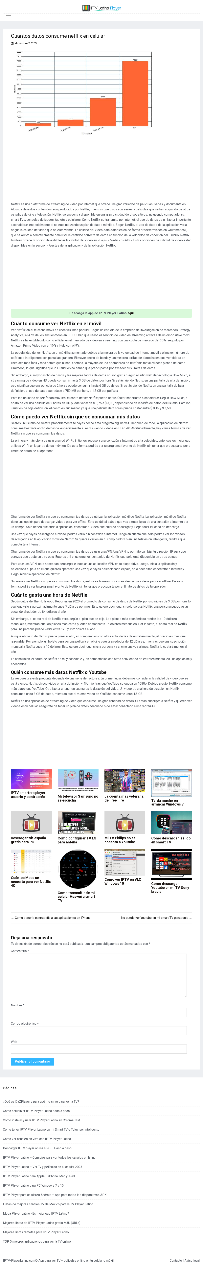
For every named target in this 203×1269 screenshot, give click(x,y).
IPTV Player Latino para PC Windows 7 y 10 (33, 1185)
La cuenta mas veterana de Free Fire (124, 798)
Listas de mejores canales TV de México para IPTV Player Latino (48, 1204)
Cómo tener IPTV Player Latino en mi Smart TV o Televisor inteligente (51, 1129)
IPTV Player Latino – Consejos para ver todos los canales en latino (49, 1157)
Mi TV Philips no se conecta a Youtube (119, 840)
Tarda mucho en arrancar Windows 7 (167, 802)
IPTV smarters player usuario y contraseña (28, 795)
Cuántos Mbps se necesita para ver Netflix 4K (31, 882)
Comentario (20, 951)
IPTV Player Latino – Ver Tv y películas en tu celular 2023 (42, 1167)
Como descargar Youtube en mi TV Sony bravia (170, 888)
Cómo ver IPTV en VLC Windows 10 (122, 881)
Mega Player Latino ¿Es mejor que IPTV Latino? (36, 1213)
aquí (130, 313)
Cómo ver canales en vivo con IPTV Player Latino (37, 1139)
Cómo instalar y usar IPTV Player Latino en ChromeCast (41, 1120)
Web (14, 1042)
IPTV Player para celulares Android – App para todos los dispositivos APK (54, 1195)
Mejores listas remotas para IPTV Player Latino (36, 1232)
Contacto (176, 1260)
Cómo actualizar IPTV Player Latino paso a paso (36, 1111)
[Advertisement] (101, 171)
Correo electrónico (25, 1023)
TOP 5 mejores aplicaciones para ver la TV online (37, 1241)
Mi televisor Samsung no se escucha (78, 798)
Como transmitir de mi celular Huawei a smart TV (76, 897)
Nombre (17, 1005)
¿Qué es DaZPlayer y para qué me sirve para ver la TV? (41, 1101)
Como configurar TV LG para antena (77, 840)
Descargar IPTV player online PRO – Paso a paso (37, 1148)
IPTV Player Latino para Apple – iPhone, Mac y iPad (39, 1176)
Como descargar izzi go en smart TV (171, 840)
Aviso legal (192, 1260)
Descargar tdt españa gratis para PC (28, 840)
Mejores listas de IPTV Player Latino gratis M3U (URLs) (41, 1223)
